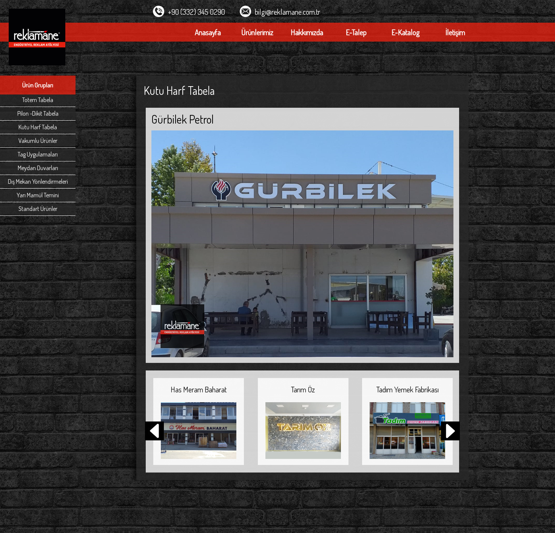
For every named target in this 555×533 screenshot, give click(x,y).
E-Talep (356, 32)
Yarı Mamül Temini (38, 195)
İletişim (455, 32)
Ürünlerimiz (257, 32)
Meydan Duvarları (38, 168)
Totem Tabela (37, 100)
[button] (450, 431)
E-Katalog (406, 32)
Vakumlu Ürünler (37, 140)
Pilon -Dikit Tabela (38, 113)
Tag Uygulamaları (38, 154)
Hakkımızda (307, 32)
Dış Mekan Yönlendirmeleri (38, 181)
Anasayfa (208, 32)
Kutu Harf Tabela (37, 127)
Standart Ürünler (37, 208)
